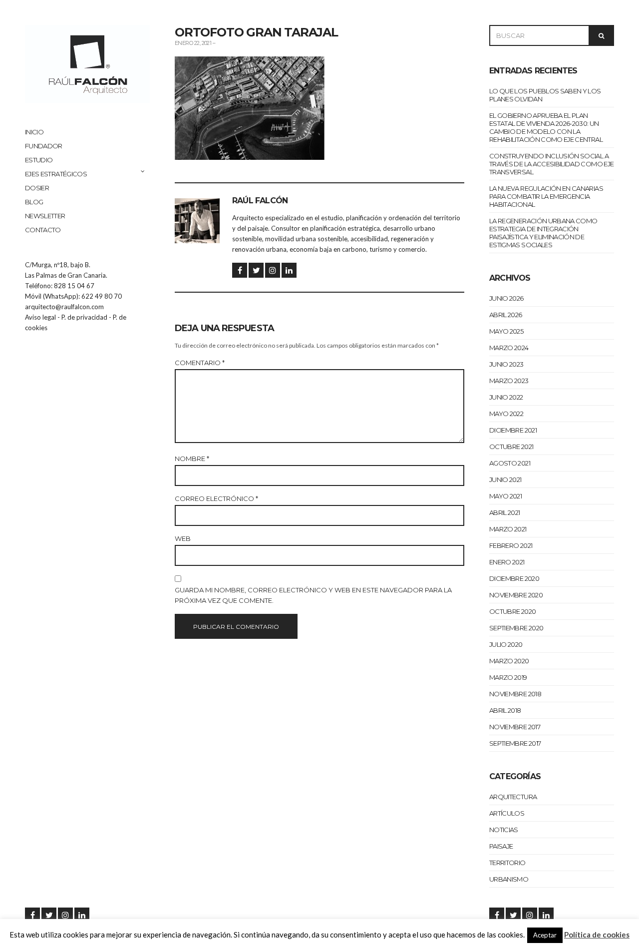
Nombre (192, 459)
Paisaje (501, 846)
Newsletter (45, 216)
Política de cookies (597, 934)
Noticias (503, 830)
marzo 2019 (508, 677)
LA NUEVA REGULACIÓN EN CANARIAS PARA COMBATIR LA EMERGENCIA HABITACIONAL (546, 196)
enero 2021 (507, 562)
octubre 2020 (512, 611)
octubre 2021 (511, 447)
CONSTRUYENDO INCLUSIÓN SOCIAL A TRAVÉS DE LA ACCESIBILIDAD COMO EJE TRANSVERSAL (551, 164)
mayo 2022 (506, 414)
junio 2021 (505, 479)
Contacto (43, 230)
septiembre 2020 (516, 628)
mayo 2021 (505, 496)
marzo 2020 (509, 661)
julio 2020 (506, 644)
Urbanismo (508, 879)
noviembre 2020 (516, 595)
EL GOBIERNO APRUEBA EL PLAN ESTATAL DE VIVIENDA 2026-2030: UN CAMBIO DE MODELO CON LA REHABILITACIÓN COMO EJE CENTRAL (546, 127)
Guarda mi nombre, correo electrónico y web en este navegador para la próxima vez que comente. (313, 595)
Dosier (37, 188)
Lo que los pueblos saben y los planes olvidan (545, 95)
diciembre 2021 (513, 430)
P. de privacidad (84, 317)
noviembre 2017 (514, 727)
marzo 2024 (509, 348)
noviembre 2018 (515, 694)
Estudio (38, 160)
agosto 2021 (509, 463)
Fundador (43, 146)
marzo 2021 (508, 529)
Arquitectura (513, 797)
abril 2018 (505, 710)
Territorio (507, 863)
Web (183, 538)
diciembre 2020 (514, 578)
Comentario (200, 363)
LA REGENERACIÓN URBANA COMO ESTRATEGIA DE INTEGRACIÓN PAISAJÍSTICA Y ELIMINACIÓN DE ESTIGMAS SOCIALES (543, 233)
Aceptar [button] (545, 935)
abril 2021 (504, 512)
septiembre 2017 (515, 743)
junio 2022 (506, 397)
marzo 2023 (509, 381)
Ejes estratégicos (56, 174)
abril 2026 (505, 315)
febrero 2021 (510, 545)
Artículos (506, 813)
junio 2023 (506, 364)
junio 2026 (506, 298)
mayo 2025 (506, 331)
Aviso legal (40, 317)
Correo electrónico (216, 498)
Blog (34, 202)
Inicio (34, 132)
